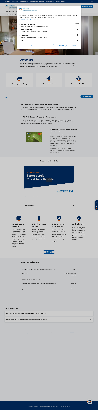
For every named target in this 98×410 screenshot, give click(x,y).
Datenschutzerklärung (24, 19)
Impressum (35, 19)
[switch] (78, 29)
